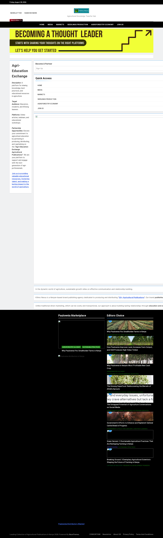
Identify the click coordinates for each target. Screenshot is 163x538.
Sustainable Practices (91, 347)
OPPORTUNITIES (112, 447)
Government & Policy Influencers (120, 429)
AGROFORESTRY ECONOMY (102, 25)
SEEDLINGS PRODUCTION (77, 25)
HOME (41, 25)
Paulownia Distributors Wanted (71, 524)
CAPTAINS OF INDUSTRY (115, 465)
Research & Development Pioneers (136, 465)
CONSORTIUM (94, 534)
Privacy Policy (128, 534)
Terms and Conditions (144, 534)
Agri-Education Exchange (116, 392)
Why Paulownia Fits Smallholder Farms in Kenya (81, 351)
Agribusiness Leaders (135, 392)
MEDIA (50, 25)
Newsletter (107, 534)
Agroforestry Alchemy (71, 347)
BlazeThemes (74, 534)
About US (117, 534)
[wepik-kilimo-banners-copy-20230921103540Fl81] (81, 41)
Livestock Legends (140, 429)
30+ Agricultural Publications (131, 297)
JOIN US (120, 25)
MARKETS (60, 25)
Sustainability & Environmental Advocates (123, 374)
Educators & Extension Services (136, 410)
